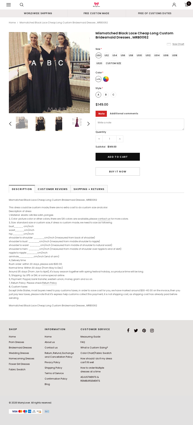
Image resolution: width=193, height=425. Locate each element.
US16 (165, 55)
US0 (98, 55)
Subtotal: (101, 146)
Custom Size (113, 63)
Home (12, 22)
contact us (104, 218)
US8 (131, 55)
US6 (123, 55)
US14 (157, 55)
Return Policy (49, 282)
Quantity (101, 132)
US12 (148, 55)
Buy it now (117, 171)
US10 (139, 55)
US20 (99, 63)
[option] (38, 13)
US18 (174, 55)
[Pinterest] (144, 330)
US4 (115, 55)
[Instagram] (152, 330)
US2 (107, 55)
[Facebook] (128, 330)
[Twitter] (136, 330)
